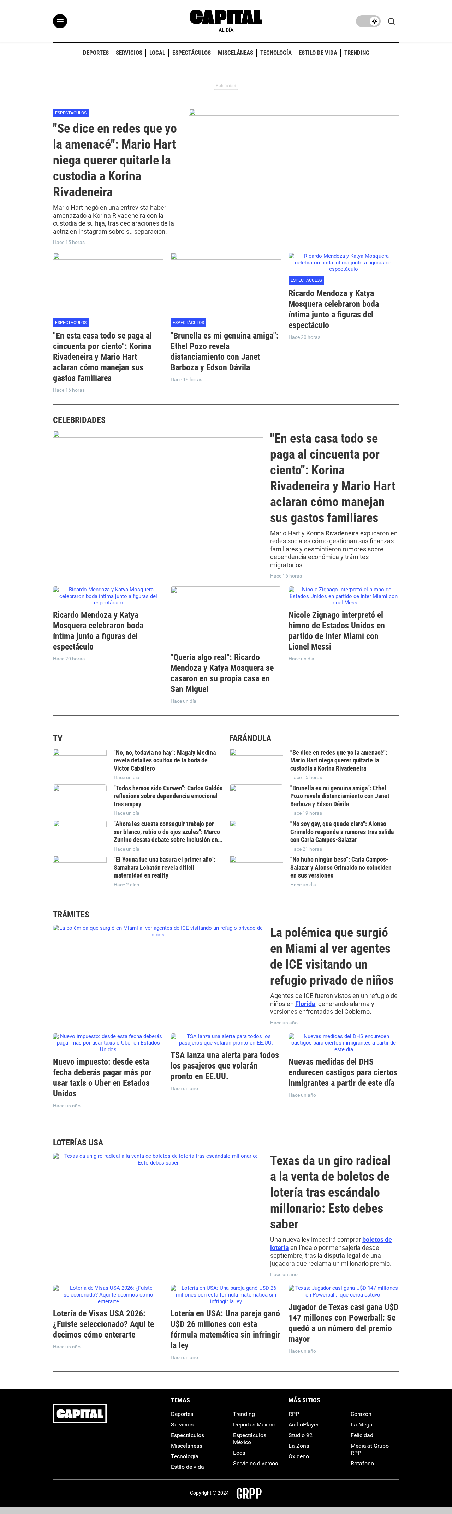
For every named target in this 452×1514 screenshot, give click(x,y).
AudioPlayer (304, 1424)
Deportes (182, 1414)
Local (240, 1452)
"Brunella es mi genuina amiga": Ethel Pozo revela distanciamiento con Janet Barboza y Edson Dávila (339, 796)
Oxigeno (299, 1456)
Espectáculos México (249, 1439)
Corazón (361, 1414)
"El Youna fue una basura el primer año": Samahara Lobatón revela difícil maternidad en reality (164, 867)
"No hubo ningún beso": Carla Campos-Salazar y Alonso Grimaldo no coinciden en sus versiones (341, 867)
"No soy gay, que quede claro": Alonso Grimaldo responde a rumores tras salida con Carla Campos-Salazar (342, 831)
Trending (244, 1414)
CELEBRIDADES (79, 420)
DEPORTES (96, 52)
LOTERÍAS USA (78, 1143)
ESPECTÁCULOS (191, 52)
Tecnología (184, 1456)
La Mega (362, 1424)
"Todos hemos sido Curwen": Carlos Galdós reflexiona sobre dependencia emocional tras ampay (168, 796)
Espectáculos (71, 112)
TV (58, 738)
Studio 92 (301, 1435)
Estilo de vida (187, 1467)
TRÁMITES (71, 915)
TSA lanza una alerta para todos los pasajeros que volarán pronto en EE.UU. (225, 1065)
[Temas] (368, 21)
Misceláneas (186, 1445)
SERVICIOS (129, 52)
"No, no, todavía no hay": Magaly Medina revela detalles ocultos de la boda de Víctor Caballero (165, 760)
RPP (294, 1414)
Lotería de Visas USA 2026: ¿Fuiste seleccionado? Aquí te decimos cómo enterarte (103, 1324)
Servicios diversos (255, 1463)
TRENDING (356, 52)
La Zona (299, 1445)
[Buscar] (393, 21)
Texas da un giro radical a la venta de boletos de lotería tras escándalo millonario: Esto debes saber (330, 1192)
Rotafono (362, 1463)
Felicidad (362, 1435)
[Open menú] (60, 21)
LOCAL (157, 52)
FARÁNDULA (250, 738)
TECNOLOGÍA (276, 52)
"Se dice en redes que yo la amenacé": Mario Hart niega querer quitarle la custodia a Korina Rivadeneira (115, 160)
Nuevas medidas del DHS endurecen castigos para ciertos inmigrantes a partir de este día (343, 1072)
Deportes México (254, 1424)
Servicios (182, 1424)
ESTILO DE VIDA (318, 52)
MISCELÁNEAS (235, 52)
